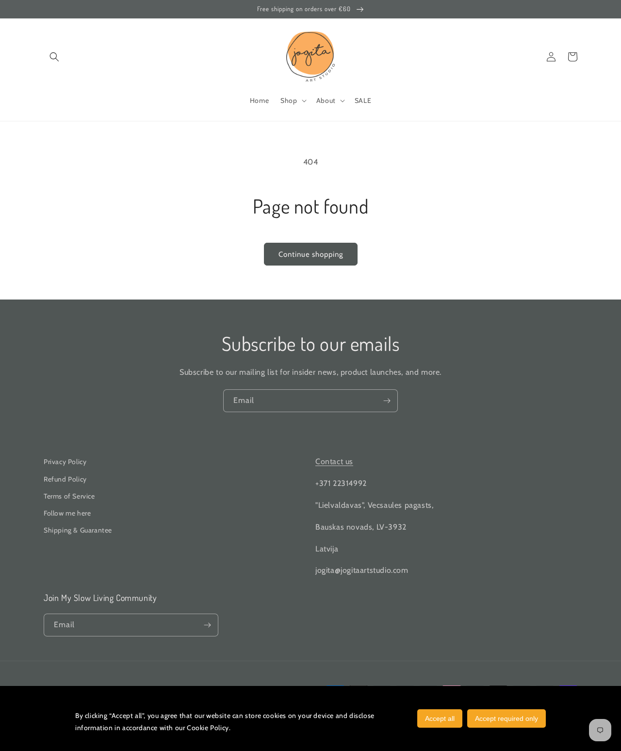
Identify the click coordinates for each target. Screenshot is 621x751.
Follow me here (67, 513)
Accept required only (506, 718)
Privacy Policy (65, 461)
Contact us (334, 461)
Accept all (440, 718)
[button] (54, 56)
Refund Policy (65, 479)
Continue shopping (310, 254)
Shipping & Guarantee (78, 530)
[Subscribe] (386, 400)
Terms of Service (69, 496)
